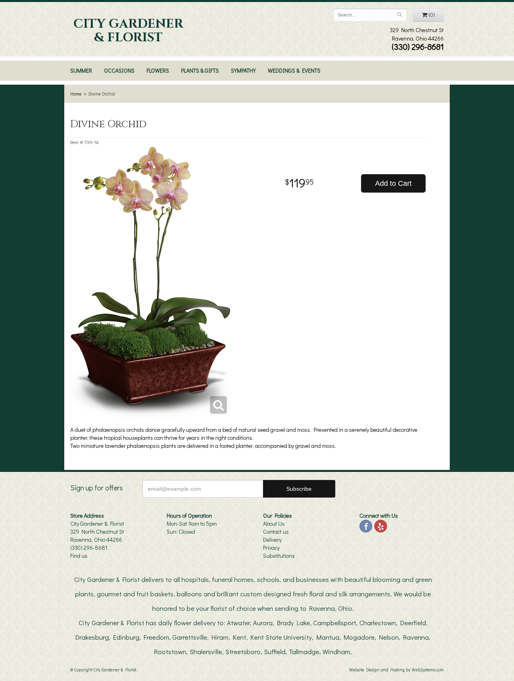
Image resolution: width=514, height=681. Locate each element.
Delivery (272, 539)
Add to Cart (393, 183)
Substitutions (279, 555)
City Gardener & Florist (128, 31)
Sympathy (243, 70)
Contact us (276, 531)
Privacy (271, 547)
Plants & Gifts (200, 70)
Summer (81, 70)
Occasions (119, 70)
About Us (274, 523)
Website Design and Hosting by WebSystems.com (396, 670)
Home (76, 94)
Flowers (158, 70)
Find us (79, 555)
